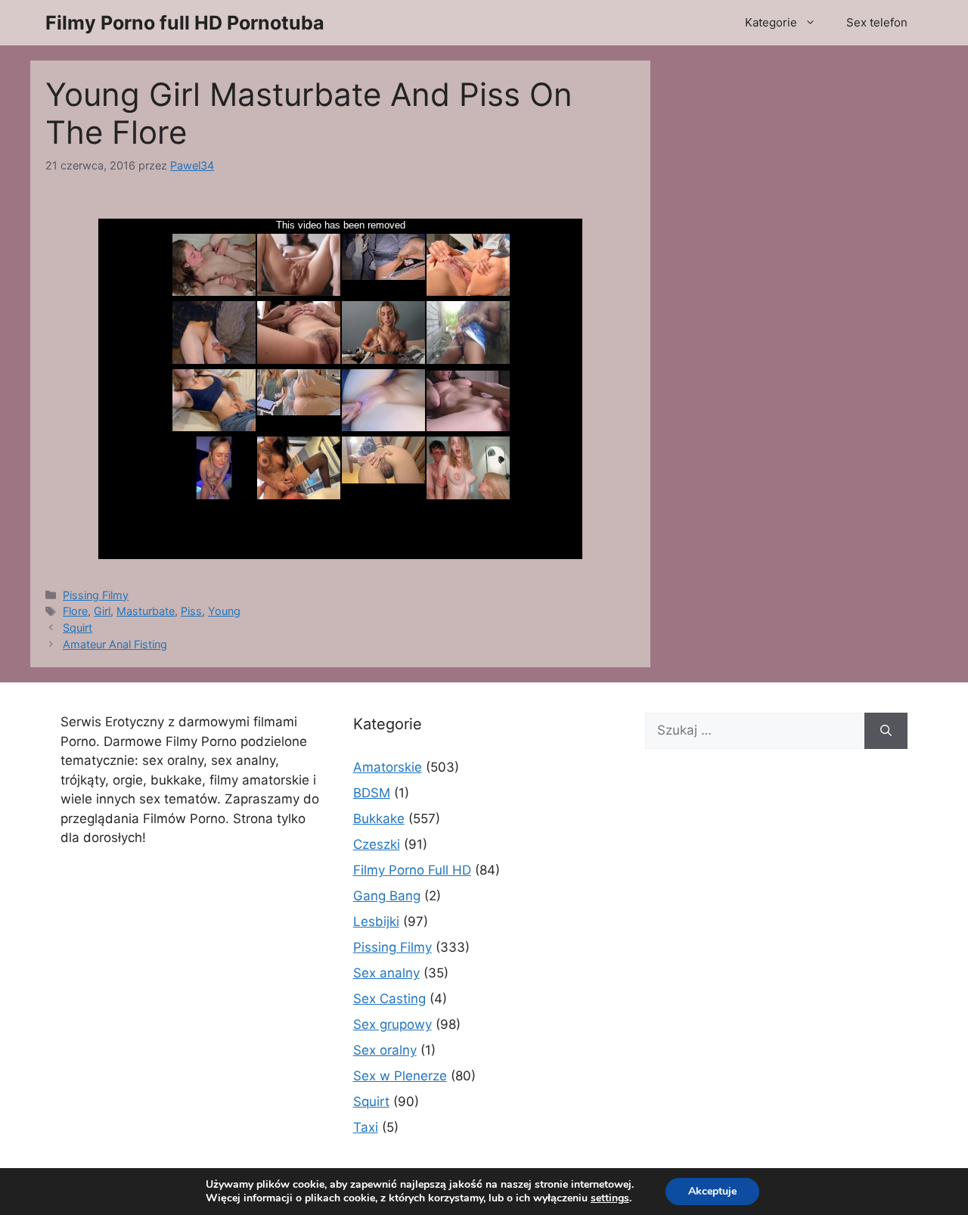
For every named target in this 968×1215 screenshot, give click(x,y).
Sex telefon (877, 22)
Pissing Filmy (96, 595)
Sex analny (386, 972)
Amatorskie (387, 767)
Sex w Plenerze (400, 1075)
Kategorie (771, 22)
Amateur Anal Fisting (115, 644)
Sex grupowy (392, 1024)
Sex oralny (385, 1050)
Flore (75, 610)
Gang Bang (386, 895)
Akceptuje (712, 1191)
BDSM (371, 792)
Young (224, 610)
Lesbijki (376, 921)
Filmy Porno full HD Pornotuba (184, 22)
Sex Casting (389, 998)
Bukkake (379, 818)
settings (610, 1198)
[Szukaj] (886, 731)
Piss (191, 610)
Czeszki (376, 844)
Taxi (365, 1127)
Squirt (77, 627)
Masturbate (145, 610)
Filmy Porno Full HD (412, 870)
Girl (102, 610)
